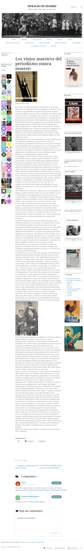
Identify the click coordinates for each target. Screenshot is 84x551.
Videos (59, 39)
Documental (76, 43)
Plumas (49, 39)
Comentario (29, 43)
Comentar (54, 533)
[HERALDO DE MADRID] (42, 25)
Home (13, 39)
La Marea (69, 295)
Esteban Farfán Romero (30, 496)
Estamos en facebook (5, 54)
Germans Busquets (72, 290)
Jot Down (69, 294)
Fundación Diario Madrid (74, 289)
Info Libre (69, 292)
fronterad (69, 287)
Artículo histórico (13, 43)
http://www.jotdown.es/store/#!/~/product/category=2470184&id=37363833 (41, 490)
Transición (40, 542)
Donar (53, 46)
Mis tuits (3, 70)
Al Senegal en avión (38, 46)
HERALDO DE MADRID (42, 6)
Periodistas (37, 39)
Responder (56, 483)
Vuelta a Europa (61, 43)
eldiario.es (70, 283)
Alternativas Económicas (73, 278)
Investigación (44, 43)
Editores (24, 39)
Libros (70, 39)
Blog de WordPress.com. (10, 547)
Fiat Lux (69, 285)
